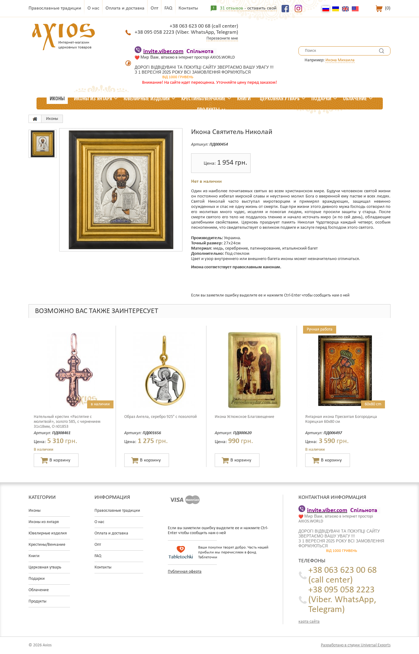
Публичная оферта (185, 571)
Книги (244, 98)
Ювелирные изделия (147, 98)
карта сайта (309, 621)
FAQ (168, 8)
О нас (93, 8)
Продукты (208, 109)
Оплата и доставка (125, 8)
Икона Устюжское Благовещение (244, 417)
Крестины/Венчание (203, 98)
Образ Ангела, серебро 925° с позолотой (160, 417)
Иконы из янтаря (93, 98)
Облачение (355, 98)
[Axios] (35, 119)
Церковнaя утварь (280, 98)
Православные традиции (55, 8)
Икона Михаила (340, 60)
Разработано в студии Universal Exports (355, 645)
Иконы (57, 98)
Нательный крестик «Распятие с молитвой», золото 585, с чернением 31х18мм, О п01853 (67, 422)
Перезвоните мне (222, 38)
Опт (154, 8)
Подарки (321, 98)
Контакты (188, 8)
